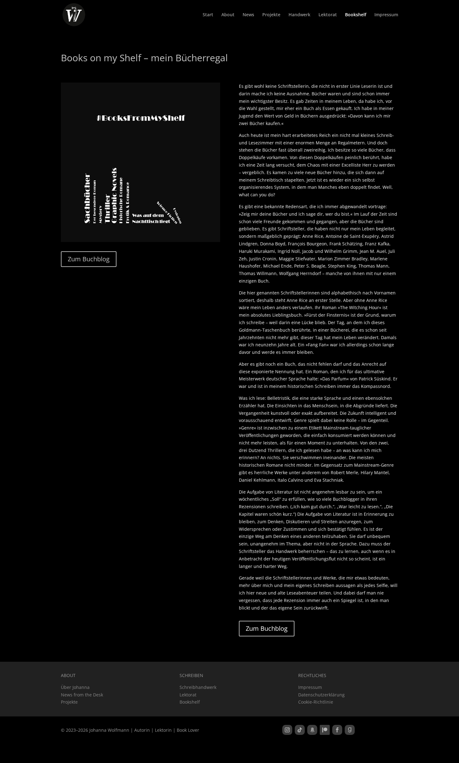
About (227, 15)
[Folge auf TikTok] (300, 730)
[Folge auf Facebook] (337, 730)
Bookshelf (355, 15)
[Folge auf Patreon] (325, 730)
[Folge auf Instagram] (287, 730)
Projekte (271, 15)
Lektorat (327, 15)
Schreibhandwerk (198, 687)
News (248, 15)
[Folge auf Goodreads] (350, 730)
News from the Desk (82, 695)
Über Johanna (75, 687)
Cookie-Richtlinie (315, 702)
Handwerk (299, 15)
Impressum (386, 15)
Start (208, 15)
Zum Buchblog (89, 259)
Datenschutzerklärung (321, 695)
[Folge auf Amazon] (312, 730)
